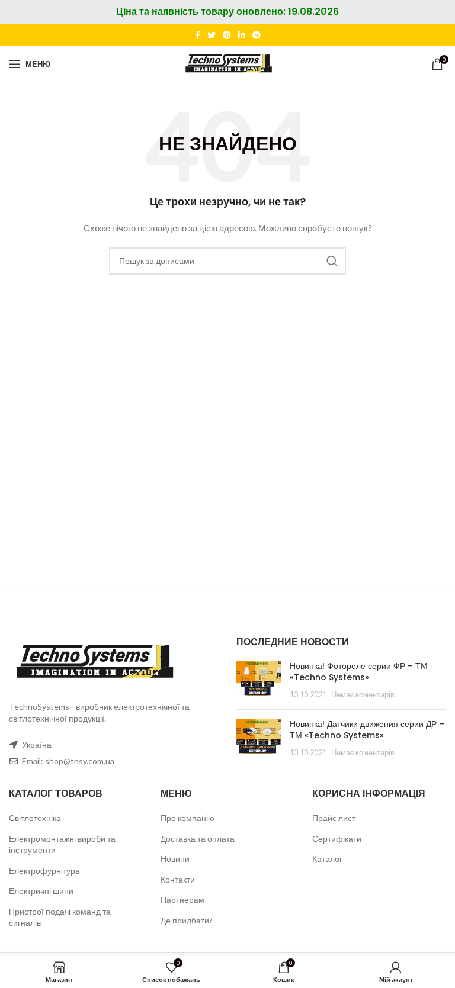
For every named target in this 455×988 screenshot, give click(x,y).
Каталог (327, 859)
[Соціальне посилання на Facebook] (197, 35)
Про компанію (187, 818)
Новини (175, 859)
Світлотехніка (35, 818)
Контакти (178, 879)
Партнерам (182, 899)
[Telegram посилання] (256, 35)
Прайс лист (333, 818)
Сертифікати (336, 838)
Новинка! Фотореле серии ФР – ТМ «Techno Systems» (359, 672)
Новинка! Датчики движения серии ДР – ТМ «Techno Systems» (367, 730)
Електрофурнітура (44, 870)
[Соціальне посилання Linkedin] (242, 35)
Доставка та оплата (198, 838)
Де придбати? (187, 920)
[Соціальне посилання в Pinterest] (227, 35)
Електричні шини (41, 891)
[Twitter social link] (211, 35)
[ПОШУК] (332, 261)
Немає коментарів (363, 694)
